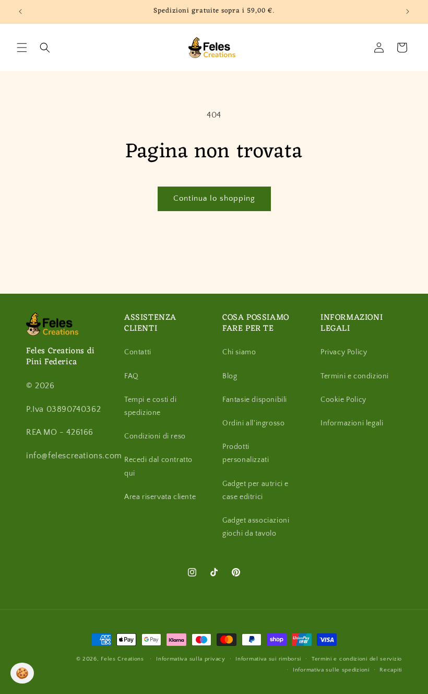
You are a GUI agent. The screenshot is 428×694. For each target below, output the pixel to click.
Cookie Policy (343, 400)
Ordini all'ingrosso (253, 423)
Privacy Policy (343, 352)
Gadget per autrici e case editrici (255, 490)
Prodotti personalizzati (245, 453)
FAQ (131, 376)
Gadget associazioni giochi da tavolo (255, 527)
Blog (229, 376)
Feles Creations (122, 659)
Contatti (137, 352)
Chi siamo (239, 352)
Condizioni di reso (155, 436)
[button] (21, 47)
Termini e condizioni (354, 376)
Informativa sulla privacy (190, 659)
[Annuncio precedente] (20, 11)
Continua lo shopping (214, 198)
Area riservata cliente (160, 497)
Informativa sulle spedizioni (331, 670)
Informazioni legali (351, 423)
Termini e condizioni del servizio (357, 659)
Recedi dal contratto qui (158, 466)
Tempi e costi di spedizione (150, 406)
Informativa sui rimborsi (268, 659)
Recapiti (390, 670)
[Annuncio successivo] (407, 11)
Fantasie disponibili (254, 400)
